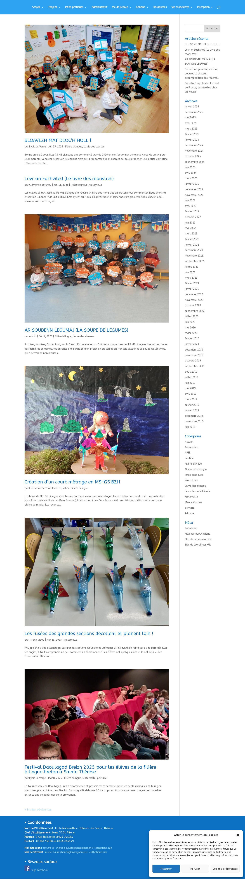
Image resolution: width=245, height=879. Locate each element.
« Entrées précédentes (38, 809)
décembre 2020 (194, 294)
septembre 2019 (194, 366)
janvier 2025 (192, 139)
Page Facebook (39, 870)
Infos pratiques (74, 7)
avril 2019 (190, 393)
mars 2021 (191, 277)
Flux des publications (197, 533)
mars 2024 (191, 178)
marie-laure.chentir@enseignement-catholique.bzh (76, 852)
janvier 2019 (192, 410)
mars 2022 (191, 233)
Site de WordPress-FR (198, 544)
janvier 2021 (192, 288)
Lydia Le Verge (37, 146)
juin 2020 (190, 322)
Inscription (203, 7)
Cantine (140, 7)
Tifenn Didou (36, 639)
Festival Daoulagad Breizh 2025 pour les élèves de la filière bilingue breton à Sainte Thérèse (90, 769)
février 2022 (192, 239)
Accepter (166, 868)
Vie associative (180, 7)
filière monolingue (196, 469)
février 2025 (192, 134)
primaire (102, 778)
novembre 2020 (194, 300)
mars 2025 (191, 128)
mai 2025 (190, 117)
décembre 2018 (194, 415)
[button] (238, 835)
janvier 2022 (192, 244)
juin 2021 (190, 272)
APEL (187, 452)
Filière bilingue (73, 146)
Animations (191, 447)
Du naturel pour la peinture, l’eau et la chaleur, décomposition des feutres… (202, 73)
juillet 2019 (191, 377)
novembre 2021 (194, 255)
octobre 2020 (193, 305)
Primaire (189, 513)
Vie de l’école (120, 7)
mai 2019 (190, 388)
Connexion (191, 528)
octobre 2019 (193, 360)
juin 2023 (190, 200)
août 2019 (191, 371)
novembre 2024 (194, 150)
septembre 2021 (194, 261)
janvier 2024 (192, 183)
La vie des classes (94, 146)
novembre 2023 (194, 195)
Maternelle (95, 184)
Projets (53, 7)
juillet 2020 (191, 316)
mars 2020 (191, 333)
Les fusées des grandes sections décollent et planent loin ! (89, 633)
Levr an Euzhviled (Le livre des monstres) (69, 178)
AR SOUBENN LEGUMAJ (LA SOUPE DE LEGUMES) (76, 330)
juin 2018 (190, 427)
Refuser (195, 868)
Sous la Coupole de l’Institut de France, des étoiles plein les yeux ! (202, 87)
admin (32, 336)
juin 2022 (190, 222)
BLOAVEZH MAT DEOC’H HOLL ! (58, 140)
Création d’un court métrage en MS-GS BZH (72, 482)
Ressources (160, 7)
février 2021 (192, 283)
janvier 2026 (192, 106)
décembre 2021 (194, 250)
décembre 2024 (194, 145)
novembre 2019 (194, 355)
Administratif (99, 7)
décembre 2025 (194, 112)
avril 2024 (190, 172)
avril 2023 (190, 206)
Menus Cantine (193, 502)
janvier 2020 (192, 344)
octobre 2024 (193, 156)
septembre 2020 (194, 310)
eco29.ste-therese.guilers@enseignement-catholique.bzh (77, 847)
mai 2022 (190, 228)
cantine (189, 458)
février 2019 (192, 404)
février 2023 (192, 211)
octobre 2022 (193, 217)
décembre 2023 (194, 189)
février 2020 (192, 338)
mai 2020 (190, 327)
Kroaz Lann (191, 480)
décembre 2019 (194, 349)
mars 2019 (191, 399)
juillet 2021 (191, 266)
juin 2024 (190, 167)
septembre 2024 (194, 161)
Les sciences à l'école (197, 491)
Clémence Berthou (40, 184)
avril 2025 (190, 123)
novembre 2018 (194, 421)
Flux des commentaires (199, 539)
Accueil (36, 7)
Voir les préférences (225, 868)
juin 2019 (190, 382)
